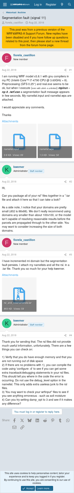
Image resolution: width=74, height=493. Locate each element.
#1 (70, 69)
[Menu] (5, 4)
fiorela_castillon (14, 22)
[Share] (65, 70)
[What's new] (62, 4)
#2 (70, 181)
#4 (70, 335)
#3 (70, 254)
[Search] (69, 4)
